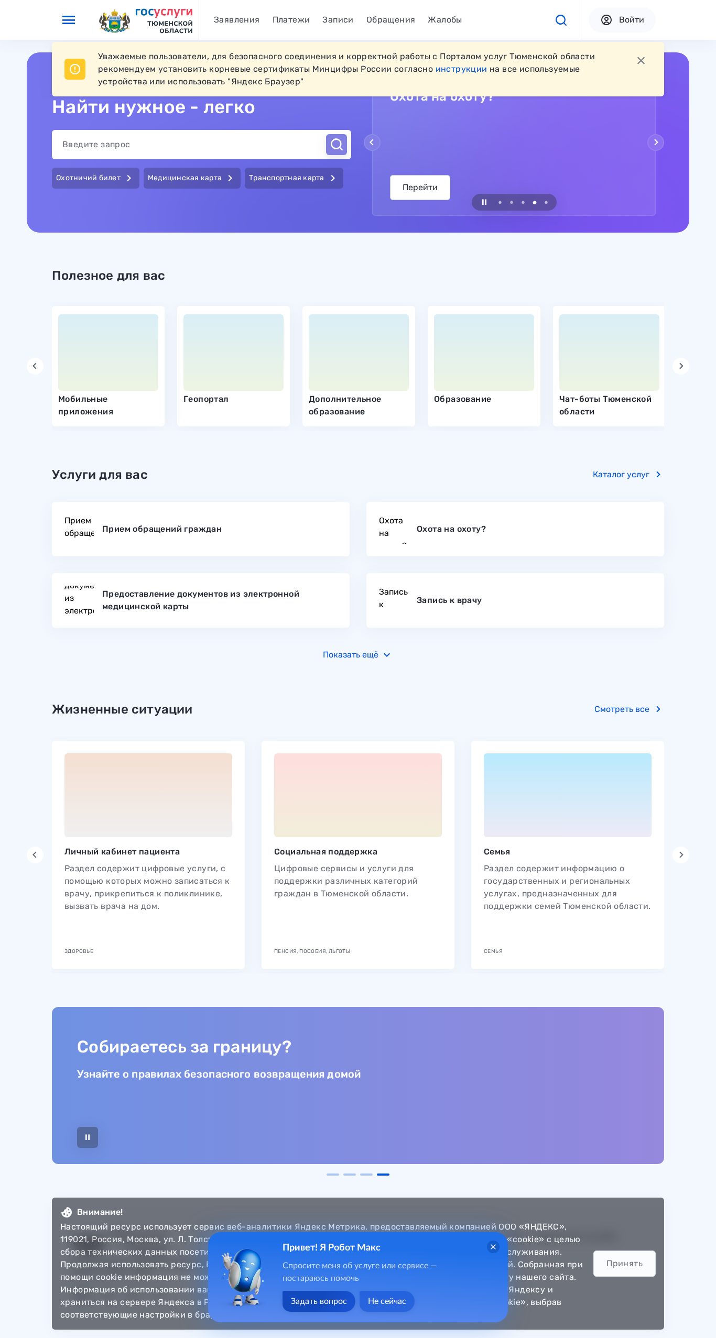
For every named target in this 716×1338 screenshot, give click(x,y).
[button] (561, 20)
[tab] (237, 20)
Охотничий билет (95, 178)
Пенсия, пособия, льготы (312, 951)
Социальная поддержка (325, 852)
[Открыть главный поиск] (336, 144)
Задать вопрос (319, 1301)
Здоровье (78, 951)
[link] (108, 366)
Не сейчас (387, 1301)
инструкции (461, 69)
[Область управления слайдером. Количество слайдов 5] (514, 202)
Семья (497, 852)
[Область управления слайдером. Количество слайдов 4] (358, 1174)
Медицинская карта (192, 178)
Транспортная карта (294, 178)
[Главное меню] (68, 19)
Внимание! (100, 1212)
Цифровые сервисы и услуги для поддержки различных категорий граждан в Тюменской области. (346, 880)
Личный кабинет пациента (122, 852)
